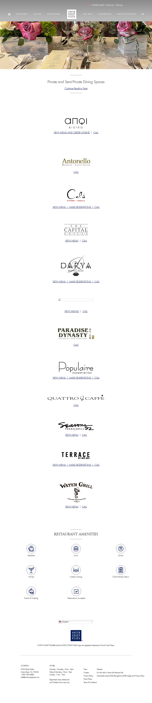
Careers (86, 673)
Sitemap (99, 669)
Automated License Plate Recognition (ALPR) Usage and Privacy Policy (120, 676)
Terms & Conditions (90, 682)
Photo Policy (88, 679)
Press (85, 669)
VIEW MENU (59, 207)
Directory (22, 14)
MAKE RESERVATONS (80, 207)
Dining (37, 14)
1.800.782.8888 (27, 675)
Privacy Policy (88, 676)
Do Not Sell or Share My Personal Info (110, 673)
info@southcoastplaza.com (30, 677)
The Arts (88, 14)
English (65, 622)
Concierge (53, 14)
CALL (95, 133)
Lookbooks (105, 14)
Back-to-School (126, 14)
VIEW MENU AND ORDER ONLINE (72, 133)
